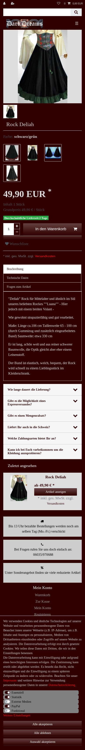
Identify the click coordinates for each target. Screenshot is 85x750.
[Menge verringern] (17, 232)
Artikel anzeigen (56, 491)
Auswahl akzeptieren (42, 741)
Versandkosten (44, 256)
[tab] (42, 269)
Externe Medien (21, 701)
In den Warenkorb (50, 229)
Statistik (17, 697)
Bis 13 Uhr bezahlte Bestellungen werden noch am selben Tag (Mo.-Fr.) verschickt (43, 528)
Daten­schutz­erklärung (62, 685)
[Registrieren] (13, 3)
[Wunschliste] (58, 3)
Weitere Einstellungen (16, 715)
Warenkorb (42, 595)
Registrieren (42, 614)
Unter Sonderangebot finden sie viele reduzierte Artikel (42, 572)
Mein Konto (42, 608)
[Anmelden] (5, 3)
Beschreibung (15, 269)
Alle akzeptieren (42, 724)
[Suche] (76, 12)
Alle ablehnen (42, 733)
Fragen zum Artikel (19, 286)
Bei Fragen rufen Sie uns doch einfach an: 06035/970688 (43, 552)
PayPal (16, 706)
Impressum (10, 680)
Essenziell (18, 692)
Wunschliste (19, 244)
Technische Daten (17, 278)
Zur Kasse (43, 601)
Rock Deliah (55, 477)
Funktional (18, 710)
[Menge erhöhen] (17, 226)
